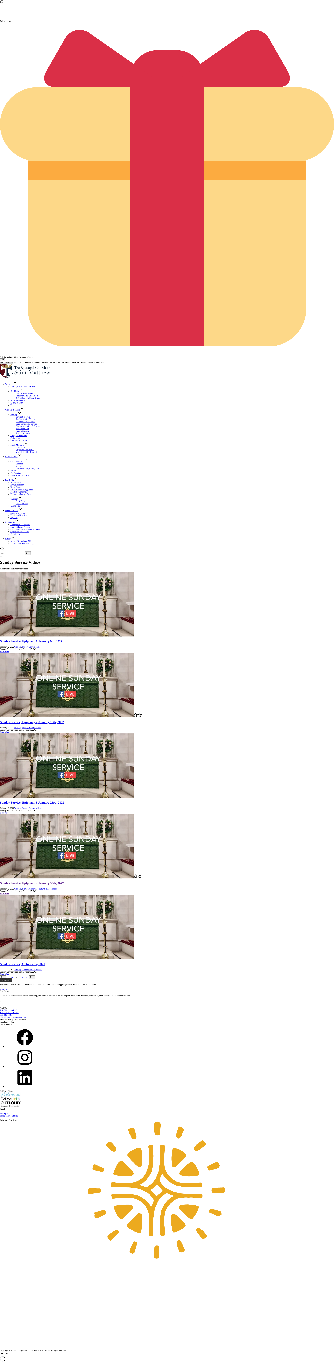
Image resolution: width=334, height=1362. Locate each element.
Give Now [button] (4, 989)
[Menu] (1, 556)
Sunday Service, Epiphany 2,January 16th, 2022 (32, 722)
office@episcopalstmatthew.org (13, 1017)
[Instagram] (24, 1066)
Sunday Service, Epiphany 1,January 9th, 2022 (31, 641)
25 (14, 977)
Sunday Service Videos (31, 647)
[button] (28, 553)
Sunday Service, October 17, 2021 (22, 964)
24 (12, 977)
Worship (17, 647)
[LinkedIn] (24, 1086)
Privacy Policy (6, 1113)
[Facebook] (24, 1046)
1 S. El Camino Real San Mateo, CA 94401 (9, 1011)
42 (27, 977)
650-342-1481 (6, 1015)
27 (20, 977)
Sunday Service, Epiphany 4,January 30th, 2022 (32, 883)
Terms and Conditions (9, 1116)
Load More (6, 980)
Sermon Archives (29, 889)
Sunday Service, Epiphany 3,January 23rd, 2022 (32, 802)
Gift (2, 360)
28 (22, 977)
